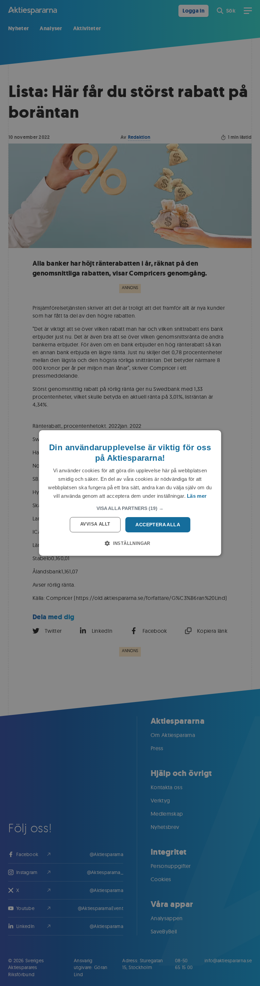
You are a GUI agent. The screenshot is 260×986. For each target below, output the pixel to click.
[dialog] (130, 493)
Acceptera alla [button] (157, 524)
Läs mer (197, 496)
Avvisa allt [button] (95, 524)
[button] (130, 508)
